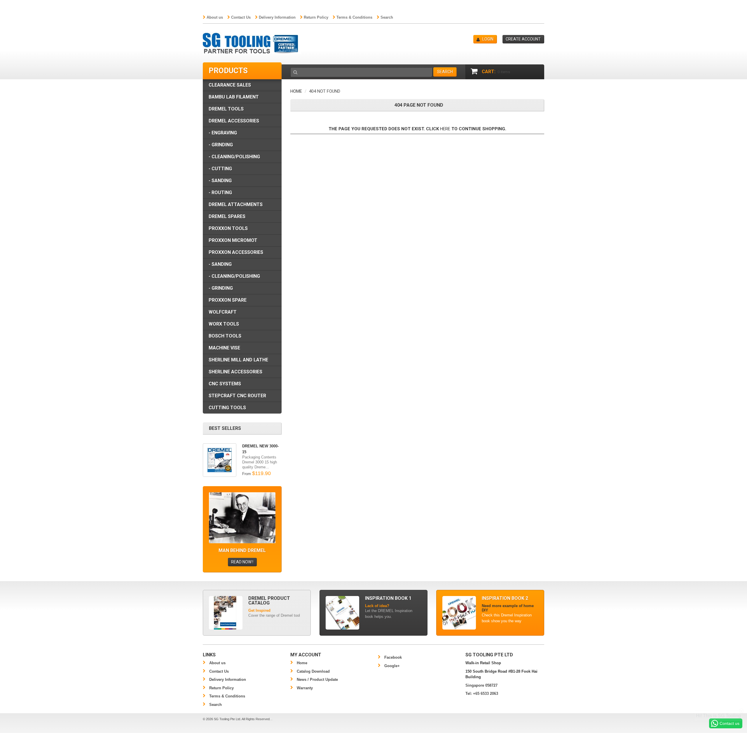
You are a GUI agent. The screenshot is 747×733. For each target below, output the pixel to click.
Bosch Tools (225, 336)
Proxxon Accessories (236, 252)
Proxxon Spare (228, 300)
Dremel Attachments (236, 204)
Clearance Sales (230, 85)
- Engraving (223, 133)
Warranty (305, 688)
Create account (523, 39)
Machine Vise (224, 348)
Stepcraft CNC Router (237, 395)
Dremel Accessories (234, 121)
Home (296, 91)
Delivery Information (277, 17)
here (445, 128)
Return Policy (316, 17)
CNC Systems (225, 383)
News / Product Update (317, 679)
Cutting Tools (227, 407)
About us (215, 17)
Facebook (393, 657)
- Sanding (220, 180)
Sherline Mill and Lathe (238, 360)
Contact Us (241, 17)
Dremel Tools (226, 109)
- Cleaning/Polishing (234, 156)
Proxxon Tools (228, 228)
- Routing (220, 192)
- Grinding (221, 144)
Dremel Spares (227, 216)
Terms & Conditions (354, 17)
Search (387, 17)
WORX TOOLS (224, 324)
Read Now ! (242, 562)
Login (487, 39)
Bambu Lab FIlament (234, 97)
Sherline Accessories (235, 372)
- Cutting (220, 168)
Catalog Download (313, 671)
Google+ (392, 666)
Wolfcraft (223, 312)
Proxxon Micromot (233, 240)
